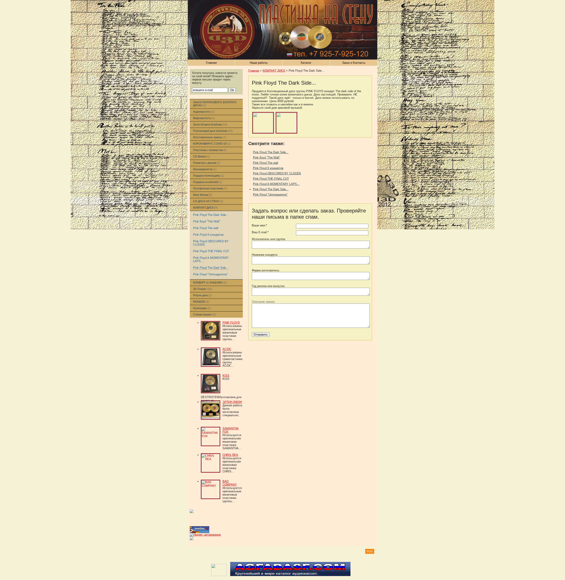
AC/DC (226, 349)
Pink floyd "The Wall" (206, 221)
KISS (225, 375)
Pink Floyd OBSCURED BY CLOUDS (277, 173)
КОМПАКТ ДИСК (274, 70)
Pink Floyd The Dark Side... (211, 214)
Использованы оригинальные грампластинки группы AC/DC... (232, 359)
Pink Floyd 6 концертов (208, 234)
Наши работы (258, 62)
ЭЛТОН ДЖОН (232, 402)
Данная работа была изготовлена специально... (232, 410)
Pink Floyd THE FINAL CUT (211, 251)
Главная (211, 62)
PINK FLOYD (231, 322)
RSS (370, 551)
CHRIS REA (230, 455)
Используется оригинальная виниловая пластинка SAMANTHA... (231, 441)
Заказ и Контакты (353, 62)
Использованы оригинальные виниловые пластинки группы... (232, 332)
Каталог (306, 62)
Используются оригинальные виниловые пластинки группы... (232, 494)
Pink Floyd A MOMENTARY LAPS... (276, 184)
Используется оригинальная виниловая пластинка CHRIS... (231, 465)
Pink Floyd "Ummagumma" (210, 274)
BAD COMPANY (229, 483)
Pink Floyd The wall (205, 228)
